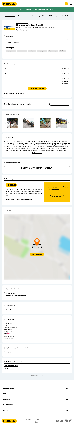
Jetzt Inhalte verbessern (60, 104)
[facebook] (57, 421)
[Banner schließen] (72, 9)
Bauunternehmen (9, 352)
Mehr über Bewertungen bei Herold (20, 199)
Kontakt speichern (11, 366)
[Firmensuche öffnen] (66, 3)
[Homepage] (9, 4)
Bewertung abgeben (22, 23)
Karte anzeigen (37, 254)
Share (6, 368)
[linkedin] (66, 421)
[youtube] (61, 421)
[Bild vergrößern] (16, 119)
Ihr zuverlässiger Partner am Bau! (37, 168)
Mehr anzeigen (37, 153)
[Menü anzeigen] (71, 4)
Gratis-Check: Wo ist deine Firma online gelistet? (37, 9)
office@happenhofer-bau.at (14, 93)
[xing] (70, 421)
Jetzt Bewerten (57, 196)
